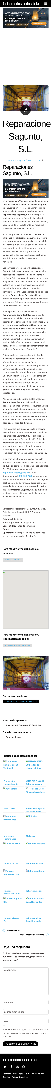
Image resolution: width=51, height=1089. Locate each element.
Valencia (32, 160)
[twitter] (5, 1066)
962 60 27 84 (25, 476)
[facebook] (11, 1066)
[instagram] (23, 1066)
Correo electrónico (15, 1012)
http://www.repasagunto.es (16, 472)
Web (6, 1021)
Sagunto (21, 160)
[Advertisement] (25, 54)
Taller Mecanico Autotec (32, 934)
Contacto (7, 1074)
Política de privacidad (34, 1074)
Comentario (10, 970)
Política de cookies (20, 1077)
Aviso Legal (18, 1074)
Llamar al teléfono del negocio (21, 701)
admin (11, 161)
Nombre (8, 1003)
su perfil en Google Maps (17, 645)
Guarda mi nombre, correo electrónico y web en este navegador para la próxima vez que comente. (25, 1033)
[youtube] (17, 1066)
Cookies (6, 1077)
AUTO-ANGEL (14, 930)
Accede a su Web (13, 560)
